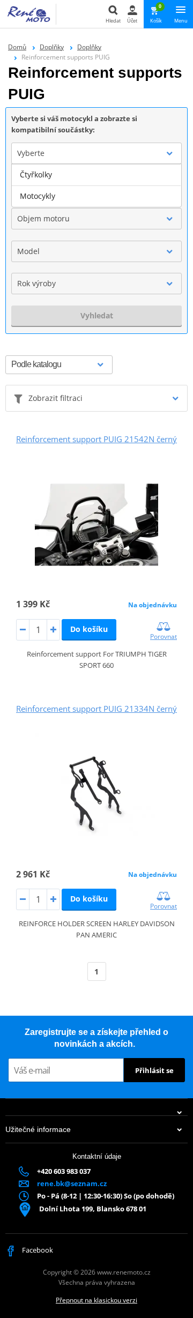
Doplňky (52, 46)
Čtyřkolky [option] (36, 174)
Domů (17, 46)
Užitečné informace (38, 1129)
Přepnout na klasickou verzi (96, 1300)
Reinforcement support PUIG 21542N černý (96, 439)
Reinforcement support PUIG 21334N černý (96, 708)
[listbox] (96, 185)
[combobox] (96, 153)
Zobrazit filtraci (55, 398)
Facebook (36, 1250)
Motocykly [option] (37, 196)
